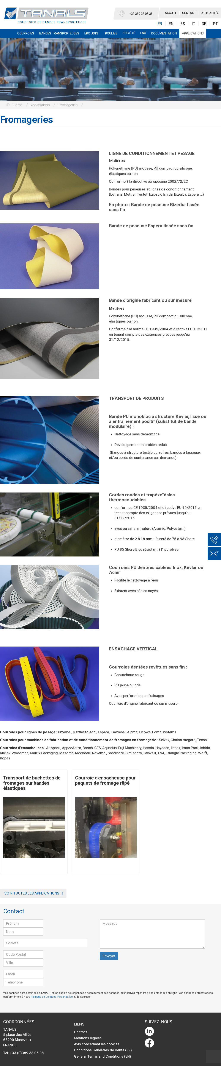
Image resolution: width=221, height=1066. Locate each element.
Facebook (180, 1042)
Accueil (171, 13)
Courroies (25, 33)
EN (171, 23)
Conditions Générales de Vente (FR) (103, 1050)
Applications (193, 33)
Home (18, 105)
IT (193, 23)
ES (182, 23)
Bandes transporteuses (59, 33)
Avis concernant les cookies (96, 1044)
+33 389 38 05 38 (141, 14)
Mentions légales (88, 1038)
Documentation (164, 33)
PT (215, 23)
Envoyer (109, 956)
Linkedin (180, 1031)
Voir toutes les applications (31, 893)
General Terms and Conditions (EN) (102, 1056)
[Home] (48, 16)
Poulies (111, 33)
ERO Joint (92, 33)
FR (160, 23)
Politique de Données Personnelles (52, 996)
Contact (189, 13)
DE (204, 23)
